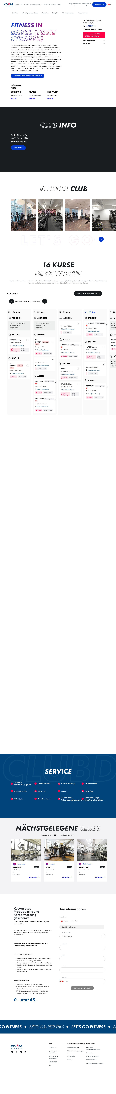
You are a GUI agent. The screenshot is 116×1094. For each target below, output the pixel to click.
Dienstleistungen (68, 13)
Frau (76, 921)
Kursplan (55, 13)
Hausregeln (89, 1053)
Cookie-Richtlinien (91, 1059)
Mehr (12, 98)
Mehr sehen (33, 877)
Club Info (15, 13)
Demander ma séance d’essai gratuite (27, 76)
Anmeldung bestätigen (82, 988)
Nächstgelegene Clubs (30, 13)
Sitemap (69, 1060)
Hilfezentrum (52, 1047)
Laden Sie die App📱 (73, 1047)
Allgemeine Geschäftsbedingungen (93, 1048)
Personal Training (50, 4)
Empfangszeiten (89, 41)
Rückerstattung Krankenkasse (53, 1057)
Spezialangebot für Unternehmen (54, 1052)
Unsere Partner (53, 1061)
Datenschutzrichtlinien (92, 1056)
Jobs (50, 1065)
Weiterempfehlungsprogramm (75, 1052)
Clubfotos (45, 13)
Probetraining (86, 4)
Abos (59, 4)
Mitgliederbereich (75, 4)
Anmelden (98, 5)
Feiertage (86, 44)
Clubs (26, 4)
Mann (66, 921)
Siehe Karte (18, 148)
